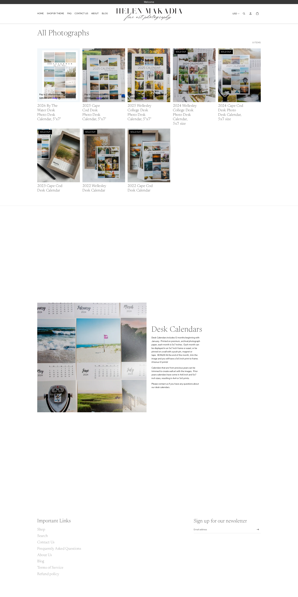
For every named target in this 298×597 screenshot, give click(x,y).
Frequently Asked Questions (59, 549)
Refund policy (48, 574)
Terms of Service (50, 568)
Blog (40, 561)
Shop (41, 529)
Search (42, 536)
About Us (44, 555)
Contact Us (45, 542)
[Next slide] (75, 75)
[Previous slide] (42, 75)
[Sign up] (258, 529)
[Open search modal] (244, 13)
